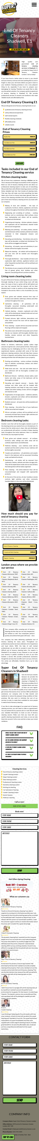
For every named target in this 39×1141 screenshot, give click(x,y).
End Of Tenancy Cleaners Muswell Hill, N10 (29, 617)
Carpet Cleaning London (10, 774)
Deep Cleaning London (10, 777)
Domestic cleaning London (11, 785)
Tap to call (8, 1137)
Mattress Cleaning (9, 797)
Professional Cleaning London (12, 782)
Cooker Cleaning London (11, 792)
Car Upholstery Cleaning (10, 790)
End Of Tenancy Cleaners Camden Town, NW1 (10, 609)
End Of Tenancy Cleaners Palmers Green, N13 (10, 617)
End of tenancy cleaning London (13, 772)
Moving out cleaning (9, 787)
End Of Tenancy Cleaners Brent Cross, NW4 (29, 602)
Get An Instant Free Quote (19, 49)
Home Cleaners (8, 795)
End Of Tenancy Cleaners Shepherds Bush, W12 (10, 579)
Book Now (19, 163)
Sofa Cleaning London (10, 779)
